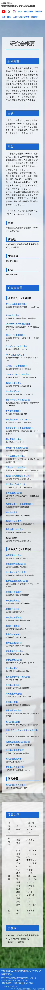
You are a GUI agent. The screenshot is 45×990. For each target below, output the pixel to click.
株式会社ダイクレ (14, 383)
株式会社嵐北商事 (14, 759)
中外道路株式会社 (14, 411)
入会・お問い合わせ (21, 16)
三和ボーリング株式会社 (17, 366)
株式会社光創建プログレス (18, 476)
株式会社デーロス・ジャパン (19, 419)
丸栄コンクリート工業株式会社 (20, 504)
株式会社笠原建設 (14, 617)
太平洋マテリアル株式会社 (18, 400)
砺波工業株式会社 (14, 439)
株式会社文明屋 (13, 722)
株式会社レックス (14, 521)
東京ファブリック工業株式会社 (20, 428)
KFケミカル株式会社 (15, 355)
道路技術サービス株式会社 (18, 677)
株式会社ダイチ (13, 391)
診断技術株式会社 (14, 660)
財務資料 (34, 16)
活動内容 (38, 11)
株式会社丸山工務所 (15, 750)
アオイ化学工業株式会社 (17, 304)
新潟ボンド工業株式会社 (17, 448)
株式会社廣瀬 (12, 702)
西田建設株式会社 (14, 694)
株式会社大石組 (13, 600)
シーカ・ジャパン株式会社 (18, 374)
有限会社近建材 (13, 634)
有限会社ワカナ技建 (15, 767)
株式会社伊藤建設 (14, 592)
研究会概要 (28, 11)
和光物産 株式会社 (15, 529)
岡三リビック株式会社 (16, 335)
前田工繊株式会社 (14, 493)
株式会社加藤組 (13, 626)
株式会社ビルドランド (16, 484)
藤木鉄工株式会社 (14, 710)
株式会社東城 (12, 668)
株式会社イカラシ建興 (16, 572)
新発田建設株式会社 (15, 651)
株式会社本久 (12, 512)
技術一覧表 (6, 16)
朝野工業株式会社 (14, 555)
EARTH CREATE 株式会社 (18, 324)
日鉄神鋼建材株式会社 (16, 456)
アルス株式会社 (13, 315)
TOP (20, 11)
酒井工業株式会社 (14, 643)
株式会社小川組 (13, 609)
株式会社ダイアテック (16, 785)
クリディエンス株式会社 (17, 346)
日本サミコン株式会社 (16, 467)
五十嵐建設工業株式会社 (17, 581)
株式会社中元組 (13, 685)
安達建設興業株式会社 (16, 564)
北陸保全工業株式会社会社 (18, 742)
